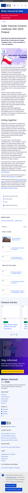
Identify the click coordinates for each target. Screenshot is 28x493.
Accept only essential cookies (13, 489)
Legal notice (4, 458)
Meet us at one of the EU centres (9, 440)
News (4, 21)
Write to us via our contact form (9, 438)
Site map (3, 403)
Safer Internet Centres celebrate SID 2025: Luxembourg (10, 326)
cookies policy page (11, 477)
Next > (25, 226)
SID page (11, 176)
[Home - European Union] (7, 5)
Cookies (3, 460)
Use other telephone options (8, 435)
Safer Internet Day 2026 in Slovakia (18, 248)
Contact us (4, 394)
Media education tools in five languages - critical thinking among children (18, 291)
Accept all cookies (10, 485)
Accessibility (4, 401)
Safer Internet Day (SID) (7, 220)
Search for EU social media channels (10, 447)
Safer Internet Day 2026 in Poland (18, 282)
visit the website (5, 172)
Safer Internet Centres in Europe (9, 188)
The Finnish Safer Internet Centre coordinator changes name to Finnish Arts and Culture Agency (18, 239)
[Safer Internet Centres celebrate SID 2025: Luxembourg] (11, 312)
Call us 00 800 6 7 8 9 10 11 (8, 433)
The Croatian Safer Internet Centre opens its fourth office (18, 258)
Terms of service (5, 396)
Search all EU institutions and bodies (10, 467)
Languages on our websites (8, 454)
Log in (18, 5)
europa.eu (13, 426)
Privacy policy (4, 398)
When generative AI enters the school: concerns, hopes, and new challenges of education (17, 272)
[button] (14, 5)
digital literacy (18, 220)
